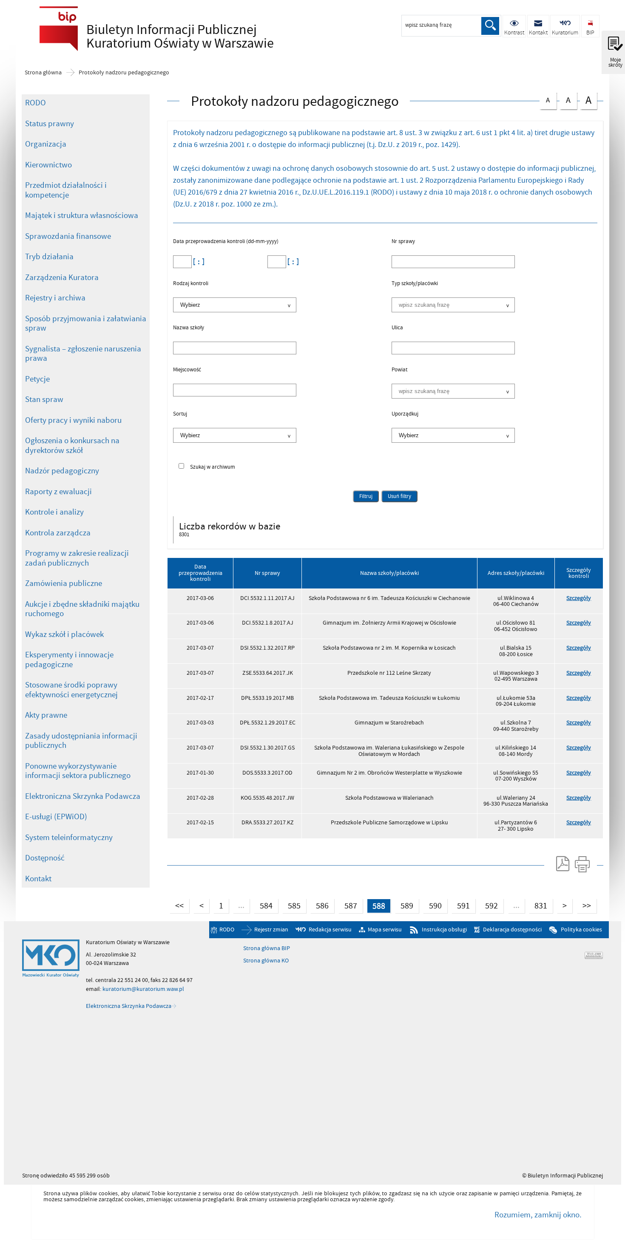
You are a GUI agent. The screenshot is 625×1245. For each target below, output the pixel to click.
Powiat (399, 370)
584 (263, 905)
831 (538, 905)
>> (584, 905)
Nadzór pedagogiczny (62, 471)
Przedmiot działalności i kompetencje (66, 190)
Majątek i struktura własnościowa (81, 215)
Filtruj (365, 496)
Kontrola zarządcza (58, 533)
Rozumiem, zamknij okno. (537, 1215)
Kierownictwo (48, 165)
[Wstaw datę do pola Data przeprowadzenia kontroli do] (292, 262)
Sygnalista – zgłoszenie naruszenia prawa (83, 354)
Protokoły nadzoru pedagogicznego (124, 73)
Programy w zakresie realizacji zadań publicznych (77, 558)
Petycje (37, 379)
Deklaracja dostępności (512, 929)
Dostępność (45, 858)
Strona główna (43, 73)
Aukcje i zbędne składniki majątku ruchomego (82, 609)
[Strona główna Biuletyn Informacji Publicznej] (51, 958)
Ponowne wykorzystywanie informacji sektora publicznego (78, 771)
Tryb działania (49, 257)
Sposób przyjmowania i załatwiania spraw (85, 324)
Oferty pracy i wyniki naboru (73, 420)
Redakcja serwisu (330, 929)
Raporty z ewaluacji (58, 492)
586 (319, 905)
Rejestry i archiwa (55, 298)
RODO (35, 103)
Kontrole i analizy (54, 512)
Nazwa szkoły (188, 328)
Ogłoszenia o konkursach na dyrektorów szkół (72, 446)
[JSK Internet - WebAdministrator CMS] (594, 955)
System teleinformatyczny (69, 837)
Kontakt (38, 879)
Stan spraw (44, 399)
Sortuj (180, 414)
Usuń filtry (396, 495)
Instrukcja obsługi (444, 929)
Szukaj (490, 26)
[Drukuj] (582, 864)
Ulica (397, 328)
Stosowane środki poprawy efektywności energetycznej (71, 690)
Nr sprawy (403, 242)
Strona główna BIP (266, 948)
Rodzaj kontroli (190, 284)
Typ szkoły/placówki (415, 284)
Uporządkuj (405, 414)
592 (489, 905)
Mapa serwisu (385, 929)
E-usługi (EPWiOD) (56, 817)
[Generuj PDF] (562, 864)
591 (461, 905)
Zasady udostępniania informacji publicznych (81, 741)
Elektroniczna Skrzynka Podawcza (82, 796)
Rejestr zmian (271, 929)
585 (291, 905)
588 (376, 905)
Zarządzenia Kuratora (62, 277)
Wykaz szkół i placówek (64, 634)
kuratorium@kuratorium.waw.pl (143, 989)
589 (404, 905)
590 (432, 905)
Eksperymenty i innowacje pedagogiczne (69, 660)
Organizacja (45, 144)
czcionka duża (585, 100)
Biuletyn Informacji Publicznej (154, 36)
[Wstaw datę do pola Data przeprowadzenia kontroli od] (198, 262)
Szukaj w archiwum (212, 467)
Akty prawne (46, 715)
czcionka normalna (545, 98)
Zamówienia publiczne (63, 583)
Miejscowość (187, 370)
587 (347, 905)
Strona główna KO (266, 961)
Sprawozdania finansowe (68, 236)
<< (177, 905)
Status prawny (49, 124)
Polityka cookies (581, 929)
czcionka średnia (565, 99)
